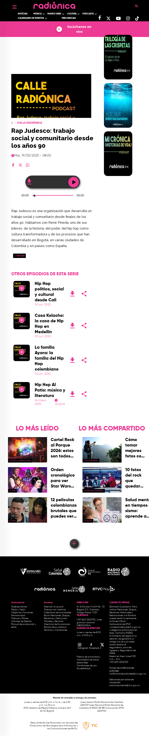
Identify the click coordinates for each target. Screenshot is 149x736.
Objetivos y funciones (22, 613)
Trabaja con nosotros (55, 610)
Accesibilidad (84, 669)
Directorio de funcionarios (57, 624)
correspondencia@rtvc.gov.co (125, 627)
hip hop (21, 256)
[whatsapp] (27, 165)
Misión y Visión (18, 610)
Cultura (71, 14)
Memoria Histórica (94, 491)
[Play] (21, 289)
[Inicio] (54, 4)
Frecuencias (69, 18)
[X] (20, 165)
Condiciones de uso (87, 666)
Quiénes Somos (19, 607)
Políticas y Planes (20, 618)
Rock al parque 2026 (21, 460)
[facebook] (13, 165)
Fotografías (92, 460)
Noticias (22, 14)
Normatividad (18, 615)
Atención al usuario (53, 607)
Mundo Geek (54, 14)
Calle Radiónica (29, 123)
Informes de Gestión (21, 621)
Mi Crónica (118, 178)
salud (89, 521)
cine (13, 491)
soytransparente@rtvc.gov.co (124, 685)
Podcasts (88, 14)
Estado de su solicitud (55, 627)
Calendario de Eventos (31, 18)
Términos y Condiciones (55, 630)
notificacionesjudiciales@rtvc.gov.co (127, 674)
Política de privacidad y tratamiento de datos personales (88, 660)
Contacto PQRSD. (124, 633)
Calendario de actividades (57, 613)
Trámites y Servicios (53, 621)
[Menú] (14, 7)
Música (37, 14)
